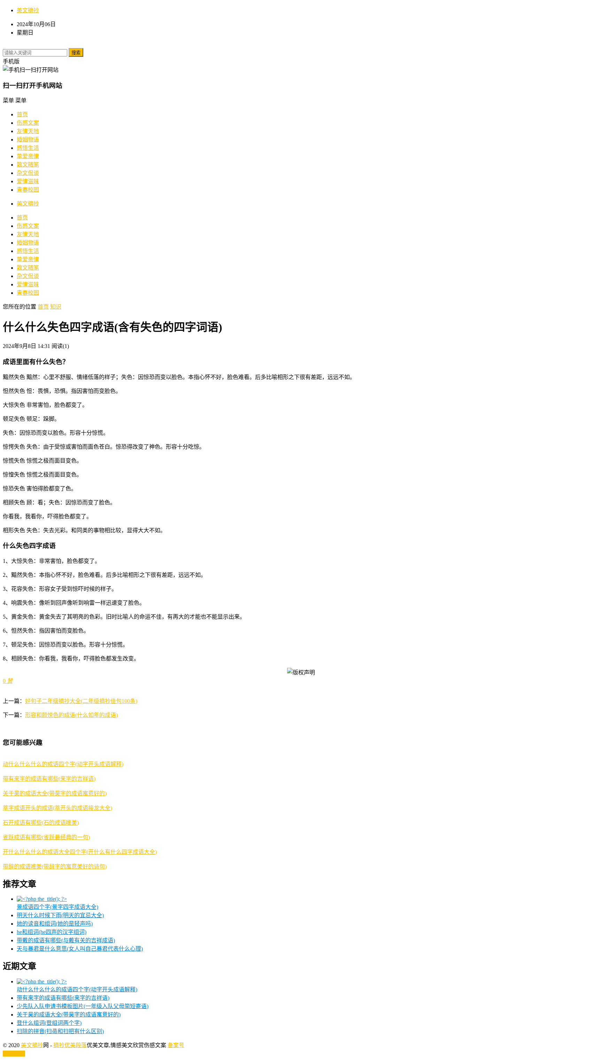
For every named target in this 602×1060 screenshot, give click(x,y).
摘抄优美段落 (70, 1045)
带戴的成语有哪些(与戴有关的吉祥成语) (66, 940)
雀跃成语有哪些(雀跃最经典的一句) (46, 837)
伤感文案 (28, 123)
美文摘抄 (28, 10)
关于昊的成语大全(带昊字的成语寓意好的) (55, 793)
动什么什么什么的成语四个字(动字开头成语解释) (63, 764)
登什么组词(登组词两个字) (49, 1023)
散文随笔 (28, 165)
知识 (55, 307)
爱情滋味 (28, 181)
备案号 (176, 1045)
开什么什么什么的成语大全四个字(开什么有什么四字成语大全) (80, 852)
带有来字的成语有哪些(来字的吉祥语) (49, 779)
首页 (22, 114)
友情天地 (28, 131)
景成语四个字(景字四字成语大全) (57, 907)
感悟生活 (28, 148)
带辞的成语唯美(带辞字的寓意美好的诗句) (55, 866)
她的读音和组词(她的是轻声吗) (55, 924)
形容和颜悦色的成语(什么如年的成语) (71, 715)
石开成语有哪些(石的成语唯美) (41, 823)
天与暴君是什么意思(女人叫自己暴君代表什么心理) (80, 949)
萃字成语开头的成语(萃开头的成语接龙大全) (57, 808)
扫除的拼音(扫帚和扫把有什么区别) (60, 1031)
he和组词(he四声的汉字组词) (51, 932)
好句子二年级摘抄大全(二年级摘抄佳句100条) (81, 701)
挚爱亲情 (28, 156)
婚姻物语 (28, 139)
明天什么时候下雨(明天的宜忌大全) (60, 915)
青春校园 (28, 190)
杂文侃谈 (28, 173)
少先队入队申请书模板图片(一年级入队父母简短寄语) (82, 1006)
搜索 (75, 52)
